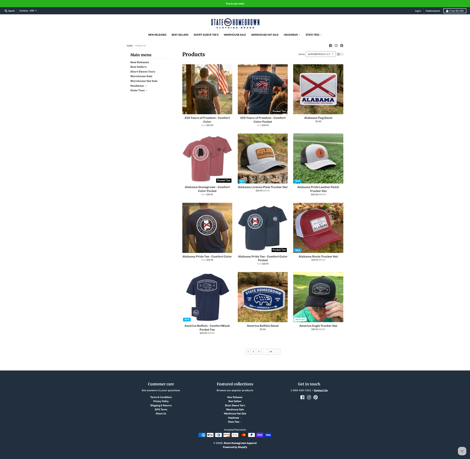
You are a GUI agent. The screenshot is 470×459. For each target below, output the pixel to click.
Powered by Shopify (235, 447)
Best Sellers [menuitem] (180, 34)
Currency (23, 10)
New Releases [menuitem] (157, 34)
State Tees (137, 90)
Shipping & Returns (161, 405)
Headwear (137, 85)
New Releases (139, 62)
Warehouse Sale (141, 76)
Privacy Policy (161, 401)
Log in (418, 10)
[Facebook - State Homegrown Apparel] (330, 45)
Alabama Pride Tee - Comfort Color (207, 256)
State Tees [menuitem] (312, 34)
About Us (161, 413)
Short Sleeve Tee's (142, 71)
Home (129, 45)
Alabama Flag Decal (318, 118)
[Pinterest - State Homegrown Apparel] (341, 45)
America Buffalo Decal (263, 325)
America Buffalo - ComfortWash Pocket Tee (207, 327)
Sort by (302, 54)
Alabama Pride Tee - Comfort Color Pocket (263, 258)
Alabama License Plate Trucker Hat (263, 187)
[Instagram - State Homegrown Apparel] (336, 45)
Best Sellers (138, 67)
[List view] (341, 54)
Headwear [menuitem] (291, 34)
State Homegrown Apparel (240, 443)
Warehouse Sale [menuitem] (235, 34)
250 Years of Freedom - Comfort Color (207, 119)
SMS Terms (161, 409)
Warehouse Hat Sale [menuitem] (265, 34)
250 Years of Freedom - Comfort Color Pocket (262, 119)
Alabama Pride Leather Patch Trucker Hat (318, 189)
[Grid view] (338, 54)
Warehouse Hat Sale (144, 81)
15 (270, 351)
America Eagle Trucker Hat (318, 325)
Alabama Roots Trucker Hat (318, 256)
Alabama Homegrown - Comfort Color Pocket (207, 189)
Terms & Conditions (161, 397)
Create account (433, 10)
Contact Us (321, 390)
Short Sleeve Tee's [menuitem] (206, 34)
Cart (456, 10)
